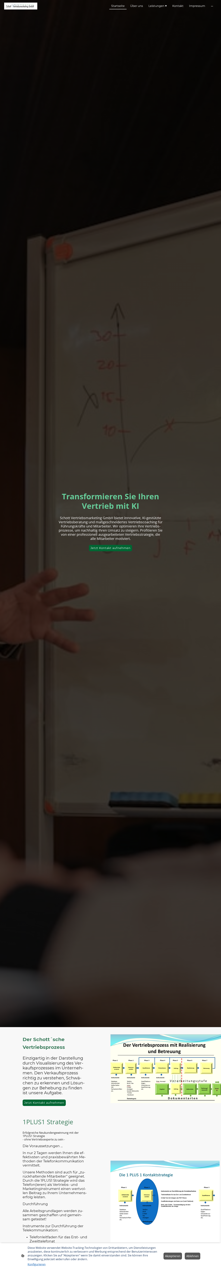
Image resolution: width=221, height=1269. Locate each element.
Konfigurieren (37, 1264)
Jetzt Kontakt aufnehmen (110, 548)
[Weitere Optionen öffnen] (212, 6)
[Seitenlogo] (20, 6)
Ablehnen (192, 1256)
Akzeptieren (172, 1256)
